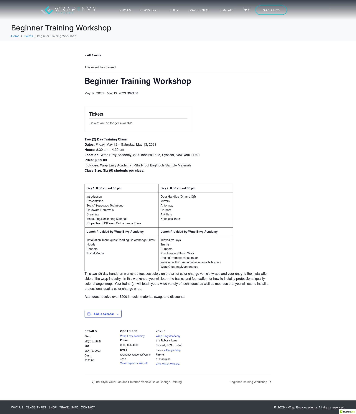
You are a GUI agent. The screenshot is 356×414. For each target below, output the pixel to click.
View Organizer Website (134, 363)
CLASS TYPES (150, 10)
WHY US (125, 10)
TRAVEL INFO (198, 10)
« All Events (93, 55)
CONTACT (227, 10)
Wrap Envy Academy (132, 336)
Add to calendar (104, 314)
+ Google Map (172, 350)
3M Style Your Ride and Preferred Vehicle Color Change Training (138, 382)
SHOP (174, 10)
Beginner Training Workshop (249, 382)
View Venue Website (168, 364)
